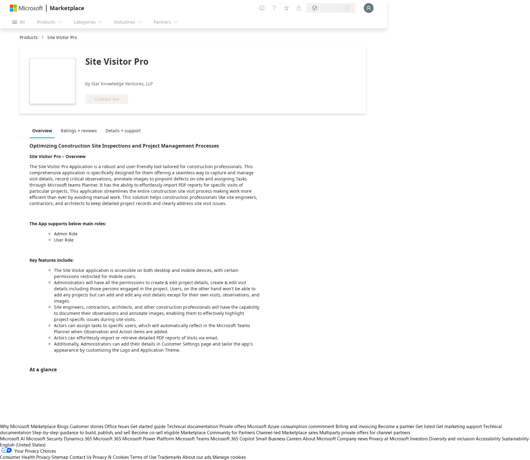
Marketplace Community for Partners (218, 432)
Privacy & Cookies (111, 457)
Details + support (123, 130)
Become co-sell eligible (155, 432)
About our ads (196, 457)
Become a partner (396, 426)
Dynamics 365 (78, 438)
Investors (419, 438)
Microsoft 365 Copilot (232, 438)
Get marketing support (459, 426)
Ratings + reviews (79, 130)
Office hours (117, 426)
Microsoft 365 (107, 438)
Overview (42, 130)
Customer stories (86, 426)
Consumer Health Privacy (25, 457)
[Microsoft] (26, 8)
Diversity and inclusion (451, 438)
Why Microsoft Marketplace (28, 426)
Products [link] (29, 37)
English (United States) (23, 445)
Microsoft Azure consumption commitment (291, 426)
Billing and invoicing (356, 426)
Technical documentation (192, 426)
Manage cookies (229, 457)
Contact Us (80, 457)
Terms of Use (143, 457)
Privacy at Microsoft (389, 438)
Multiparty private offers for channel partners (364, 432)
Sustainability (515, 438)
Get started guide (148, 426)
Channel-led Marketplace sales (287, 432)
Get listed (425, 426)
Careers (293, 438)
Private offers (232, 426)
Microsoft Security (44, 438)
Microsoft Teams (192, 438)
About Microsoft (319, 438)
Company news (352, 438)
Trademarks (169, 457)
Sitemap (60, 457)
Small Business (270, 438)
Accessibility (488, 438)
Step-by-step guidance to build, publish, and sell (81, 432)
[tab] (43, 130)
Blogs (62, 426)
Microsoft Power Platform (148, 438)
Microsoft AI (12, 438)
